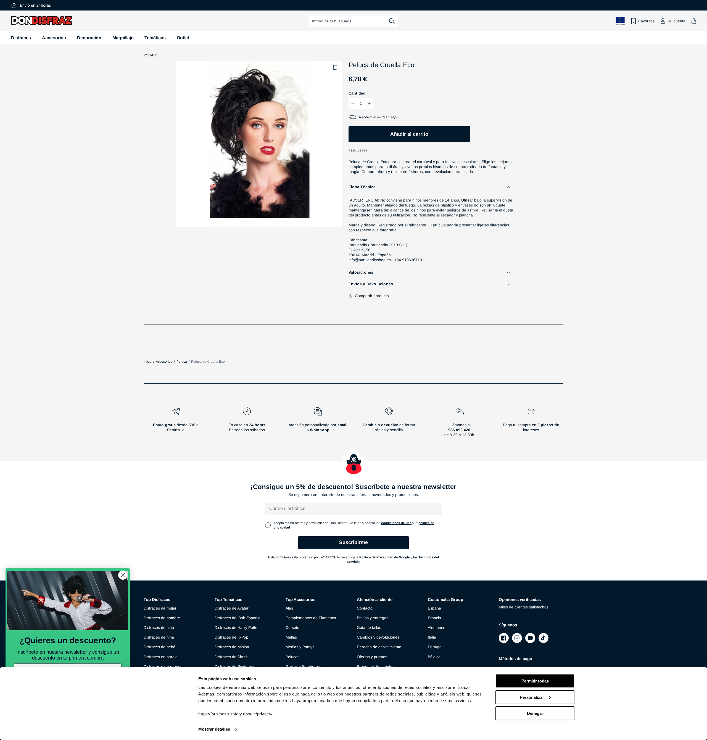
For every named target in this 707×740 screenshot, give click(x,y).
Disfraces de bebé (159, 647)
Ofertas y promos (372, 657)
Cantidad (357, 93)
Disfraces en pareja (161, 657)
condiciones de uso (396, 523)
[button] (693, 21)
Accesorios (54, 37)
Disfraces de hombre (162, 618)
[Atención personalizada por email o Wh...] (318, 424)
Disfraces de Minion (232, 647)
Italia (432, 637)
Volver (150, 55)
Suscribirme (353, 542)
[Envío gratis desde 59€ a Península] (176, 424)
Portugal (435, 647)
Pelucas (292, 657)
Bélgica (434, 657)
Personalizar (532, 697)
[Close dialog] (123, 575)
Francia (434, 618)
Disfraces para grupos (163, 666)
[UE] (620, 21)
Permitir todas (535, 681)
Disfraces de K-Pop (231, 637)
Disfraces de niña (159, 637)
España (434, 608)
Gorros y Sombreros (303, 666)
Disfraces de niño (159, 627)
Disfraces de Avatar (232, 608)
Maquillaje (122, 37)
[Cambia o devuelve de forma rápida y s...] (389, 424)
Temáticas (155, 37)
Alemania (436, 627)
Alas (289, 608)
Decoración (89, 37)
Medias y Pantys (300, 647)
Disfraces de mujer (160, 608)
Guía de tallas (369, 627)
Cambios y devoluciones (378, 637)
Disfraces (21, 37)
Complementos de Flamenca (311, 618)
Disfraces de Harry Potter (237, 627)
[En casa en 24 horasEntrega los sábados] (247, 424)
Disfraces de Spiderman (236, 666)
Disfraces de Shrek (231, 657)
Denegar (535, 713)
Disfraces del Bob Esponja (237, 618)
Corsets (292, 627)
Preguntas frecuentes (375, 666)
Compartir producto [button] (372, 296)
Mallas (291, 637)
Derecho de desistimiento (379, 647)
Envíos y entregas (372, 618)
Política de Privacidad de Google (384, 557)
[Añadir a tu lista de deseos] (335, 67)
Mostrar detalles (214, 729)
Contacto (365, 608)
